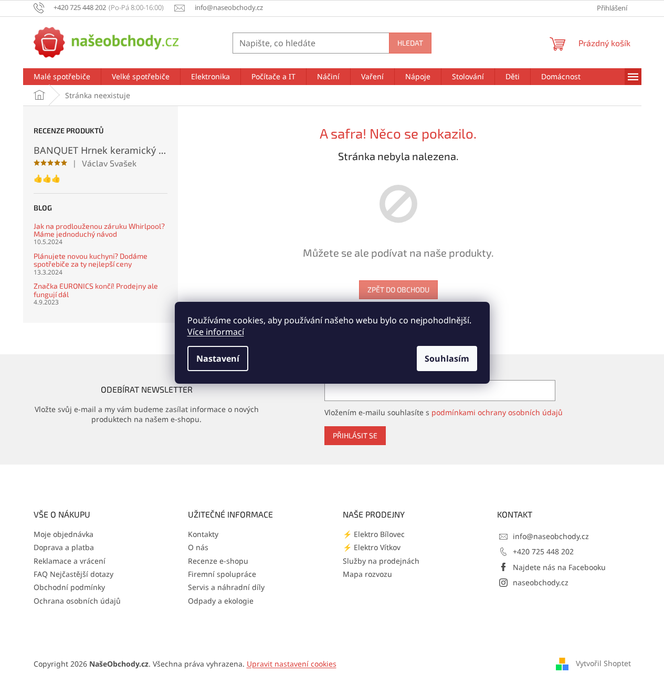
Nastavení (217, 358)
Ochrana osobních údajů (77, 601)
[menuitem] (62, 76)
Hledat (410, 42)
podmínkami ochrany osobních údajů (497, 412)
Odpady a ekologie (221, 601)
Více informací (215, 332)
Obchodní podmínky (69, 587)
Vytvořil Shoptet (603, 663)
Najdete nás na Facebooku (559, 567)
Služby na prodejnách (381, 561)
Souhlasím (447, 358)
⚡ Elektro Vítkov (371, 547)
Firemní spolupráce (222, 574)
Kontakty (203, 534)
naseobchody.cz (540, 582)
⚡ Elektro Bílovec (374, 534)
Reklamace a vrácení (70, 561)
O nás (198, 547)
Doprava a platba (64, 547)
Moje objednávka (63, 534)
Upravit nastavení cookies (291, 664)
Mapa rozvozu (367, 574)
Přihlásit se (355, 435)
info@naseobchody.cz (551, 536)
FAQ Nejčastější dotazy (73, 574)
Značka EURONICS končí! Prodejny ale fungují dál (96, 290)
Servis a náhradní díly (226, 587)
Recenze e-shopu (218, 561)
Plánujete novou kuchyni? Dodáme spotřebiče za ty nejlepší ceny (90, 260)
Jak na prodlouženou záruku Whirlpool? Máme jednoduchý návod (99, 230)
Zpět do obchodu (398, 289)
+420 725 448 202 (543, 551)
